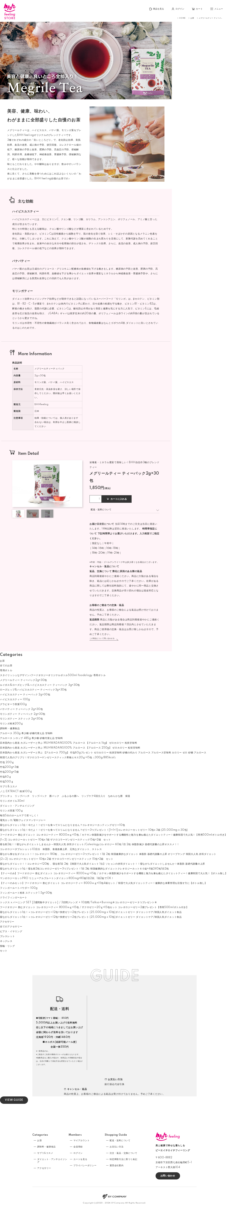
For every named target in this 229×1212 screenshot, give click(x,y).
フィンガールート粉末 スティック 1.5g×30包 (26, 893)
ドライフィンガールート (13, 897)
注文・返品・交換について (123, 1153)
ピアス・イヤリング (11, 931)
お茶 (2, 661)
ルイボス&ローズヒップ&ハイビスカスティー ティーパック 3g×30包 (40, 685)
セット (3, 950)
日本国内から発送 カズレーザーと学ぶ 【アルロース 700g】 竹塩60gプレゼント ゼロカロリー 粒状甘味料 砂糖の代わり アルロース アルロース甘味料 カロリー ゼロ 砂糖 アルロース (103, 752)
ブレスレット (7, 936)
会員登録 (78, 1147)
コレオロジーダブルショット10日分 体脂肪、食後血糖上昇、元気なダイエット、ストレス (51, 849)
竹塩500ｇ (6, 781)
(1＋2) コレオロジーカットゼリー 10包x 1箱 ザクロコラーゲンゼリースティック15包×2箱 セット (55, 839)
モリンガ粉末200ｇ (11, 723)
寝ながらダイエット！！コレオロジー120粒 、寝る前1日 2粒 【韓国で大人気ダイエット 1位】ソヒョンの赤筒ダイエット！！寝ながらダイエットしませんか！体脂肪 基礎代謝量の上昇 (102, 864)
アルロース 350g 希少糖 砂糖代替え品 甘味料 (26, 733)
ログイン (78, 1153)
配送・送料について (120, 1140)
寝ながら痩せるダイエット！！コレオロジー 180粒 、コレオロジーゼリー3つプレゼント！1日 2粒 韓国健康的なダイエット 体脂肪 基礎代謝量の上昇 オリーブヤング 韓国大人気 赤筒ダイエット (108, 854)
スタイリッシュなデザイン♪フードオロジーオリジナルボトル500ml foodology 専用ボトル (53, 675)
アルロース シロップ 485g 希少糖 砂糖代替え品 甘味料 (31, 738)
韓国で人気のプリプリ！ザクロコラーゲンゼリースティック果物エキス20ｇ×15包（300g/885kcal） (58, 757)
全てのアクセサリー (11, 926)
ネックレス (6, 941)
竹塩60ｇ (5, 777)
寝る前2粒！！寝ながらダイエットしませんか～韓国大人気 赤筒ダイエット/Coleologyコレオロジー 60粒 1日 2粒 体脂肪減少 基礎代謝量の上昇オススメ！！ (89, 844)
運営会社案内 (116, 1165)
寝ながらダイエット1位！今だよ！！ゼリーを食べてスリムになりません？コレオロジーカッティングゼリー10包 (62, 825)
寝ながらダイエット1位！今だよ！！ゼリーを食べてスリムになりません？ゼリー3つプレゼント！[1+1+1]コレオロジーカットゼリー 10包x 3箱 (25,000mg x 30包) (94, 830)
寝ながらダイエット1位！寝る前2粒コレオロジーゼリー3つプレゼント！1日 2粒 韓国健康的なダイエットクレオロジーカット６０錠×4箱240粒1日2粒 (84, 868)
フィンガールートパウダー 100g (18, 888)
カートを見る (80, 1159)
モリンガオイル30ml (12, 801)
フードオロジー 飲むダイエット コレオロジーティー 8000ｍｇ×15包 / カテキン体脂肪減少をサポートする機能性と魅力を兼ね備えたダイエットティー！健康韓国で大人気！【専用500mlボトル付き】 (113, 835)
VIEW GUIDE (14, 1100)
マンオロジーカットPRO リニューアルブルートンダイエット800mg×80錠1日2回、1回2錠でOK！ (57, 878)
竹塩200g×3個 (9, 767)
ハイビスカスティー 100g (15, 699)
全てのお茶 (6, 665)
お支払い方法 (116, 1147)
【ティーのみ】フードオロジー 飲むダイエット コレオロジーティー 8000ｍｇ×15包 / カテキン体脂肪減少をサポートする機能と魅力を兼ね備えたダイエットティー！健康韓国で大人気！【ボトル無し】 (113, 873)
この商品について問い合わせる (102, 638)
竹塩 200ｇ (7, 762)
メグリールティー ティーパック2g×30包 (23, 680)
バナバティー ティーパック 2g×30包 (21, 709)
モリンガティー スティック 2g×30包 (21, 718)
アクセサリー (7, 921)
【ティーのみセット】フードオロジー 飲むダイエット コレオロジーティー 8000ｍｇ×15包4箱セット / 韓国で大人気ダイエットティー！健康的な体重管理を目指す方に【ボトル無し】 (103, 883)
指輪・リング (7, 946)
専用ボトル (6, 670)
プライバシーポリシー (84, 1165)
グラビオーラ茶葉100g (13, 704)
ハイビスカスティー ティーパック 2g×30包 (25, 694)
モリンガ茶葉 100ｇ (11, 810)
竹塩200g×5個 (9, 772)
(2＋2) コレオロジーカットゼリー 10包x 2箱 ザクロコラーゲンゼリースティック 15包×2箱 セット (56, 859)
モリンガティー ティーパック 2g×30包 (22, 714)
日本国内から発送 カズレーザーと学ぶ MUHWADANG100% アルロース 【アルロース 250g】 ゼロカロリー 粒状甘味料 (70, 747)
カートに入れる (118, 499)
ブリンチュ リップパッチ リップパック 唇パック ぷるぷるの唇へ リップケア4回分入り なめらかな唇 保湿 (65, 796)
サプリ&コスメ (8, 786)
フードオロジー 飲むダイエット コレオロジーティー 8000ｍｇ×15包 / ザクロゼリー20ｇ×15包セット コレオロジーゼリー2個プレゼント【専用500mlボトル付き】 (94, 907)
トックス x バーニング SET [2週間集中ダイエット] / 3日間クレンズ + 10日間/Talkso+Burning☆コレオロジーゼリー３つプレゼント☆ (78, 902)
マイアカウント (81, 1140)
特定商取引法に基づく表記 (123, 1159)
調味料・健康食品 (10, 728)
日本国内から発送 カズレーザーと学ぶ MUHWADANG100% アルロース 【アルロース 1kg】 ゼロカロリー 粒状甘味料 (68, 743)
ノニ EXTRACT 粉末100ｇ (16, 791)
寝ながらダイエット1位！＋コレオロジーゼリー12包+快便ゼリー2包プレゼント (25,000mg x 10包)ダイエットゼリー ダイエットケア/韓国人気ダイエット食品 (91, 912)
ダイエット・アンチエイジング (17, 806)
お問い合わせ (167, 1175)
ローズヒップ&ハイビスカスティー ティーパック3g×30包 (33, 689)
